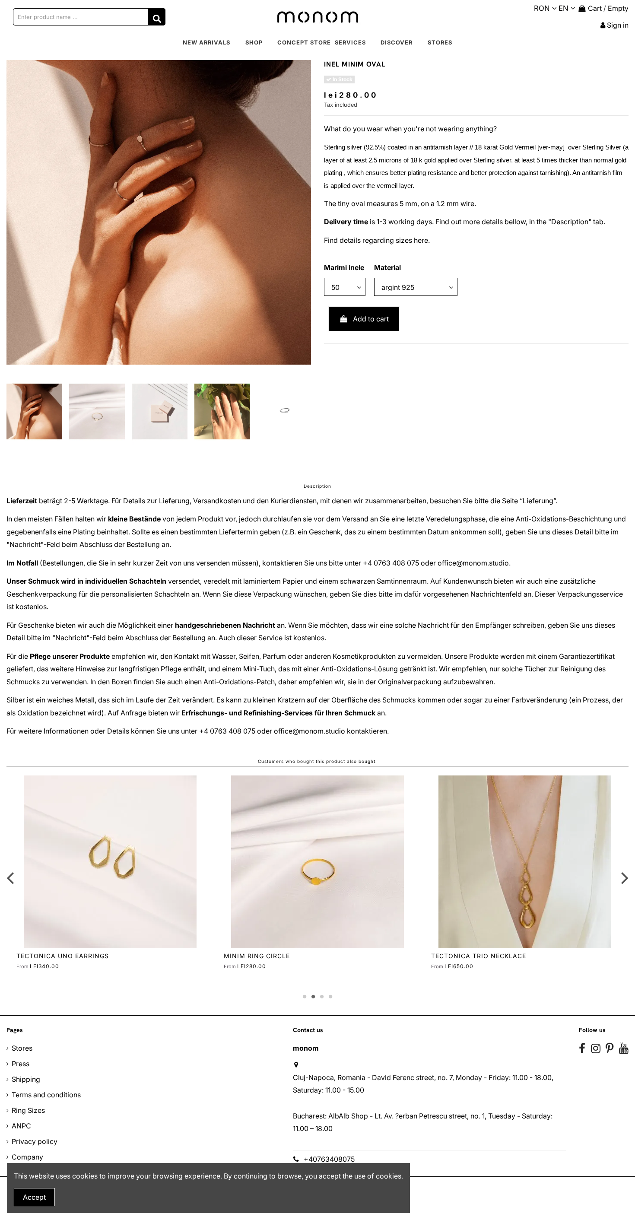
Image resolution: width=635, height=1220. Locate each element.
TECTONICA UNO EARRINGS (62, 955)
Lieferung (538, 500)
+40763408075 (329, 1159)
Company (27, 1157)
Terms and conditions (46, 1094)
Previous (10, 878)
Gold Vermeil (517, 147)
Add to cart (371, 319)
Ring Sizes (28, 1110)
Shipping (26, 1079)
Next (624, 878)
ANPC (21, 1126)
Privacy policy (34, 1141)
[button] (254, 42)
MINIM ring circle (257, 955)
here (421, 240)
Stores (22, 1048)
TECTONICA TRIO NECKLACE (478, 955)
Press (20, 1063)
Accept (34, 1197)
